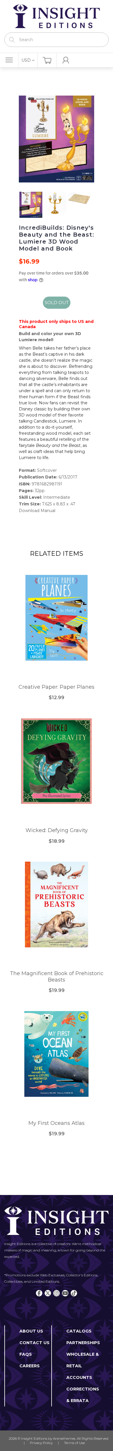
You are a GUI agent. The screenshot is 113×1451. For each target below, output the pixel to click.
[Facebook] (39, 1293)
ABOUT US (31, 1331)
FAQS (25, 1354)
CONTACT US (34, 1342)
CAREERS (29, 1365)
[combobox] (56, 40)
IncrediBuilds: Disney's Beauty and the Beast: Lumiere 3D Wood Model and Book (56, 238)
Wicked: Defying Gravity (56, 830)
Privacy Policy (41, 1443)
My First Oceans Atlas (56, 1123)
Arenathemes (64, 1438)
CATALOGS (79, 1331)
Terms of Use (74, 1443)
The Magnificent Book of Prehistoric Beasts (56, 977)
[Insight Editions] (56, 16)
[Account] (66, 60)
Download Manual (37, 510)
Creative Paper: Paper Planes (56, 687)
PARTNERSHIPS (83, 1342)
